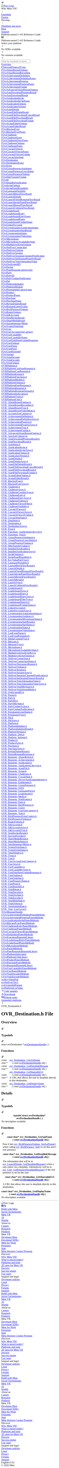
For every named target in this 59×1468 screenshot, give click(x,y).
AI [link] (2, 1217)
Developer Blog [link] (9, 1237)
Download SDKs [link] (10, 1240)
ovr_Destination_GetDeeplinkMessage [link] (28, 1066)
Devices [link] (5, 1268)
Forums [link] (5, 1288)
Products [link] (5, 1231)
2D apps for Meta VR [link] (12, 1265)
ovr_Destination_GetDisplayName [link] (26, 1083)
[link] (7, 5)
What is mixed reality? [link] (12, 1259)
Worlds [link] (4, 1220)
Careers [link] (5, 1226)
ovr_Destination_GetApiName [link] (24, 1060)
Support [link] (5, 1290)
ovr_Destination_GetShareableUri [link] (26, 1072)
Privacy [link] (5, 1285)
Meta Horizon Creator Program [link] (16, 1251)
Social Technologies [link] (11, 1212)
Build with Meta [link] (9, 1209)
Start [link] (3, 1248)
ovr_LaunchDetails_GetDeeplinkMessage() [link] (24, 1164)
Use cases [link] (6, 1273)
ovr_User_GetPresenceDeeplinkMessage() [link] (24, 1169)
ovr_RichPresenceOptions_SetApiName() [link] (35, 1144)
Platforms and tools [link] (10, 1262)
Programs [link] (6, 1245)
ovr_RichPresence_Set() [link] (28, 1147)
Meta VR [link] (6, 1214)
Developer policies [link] (10, 1279)
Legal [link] (4, 1282)
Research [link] (5, 1228)
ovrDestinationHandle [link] (35, 1044)
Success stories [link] (8, 1271)
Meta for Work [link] (8, 1242)
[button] (29, 2)
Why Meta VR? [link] (9, 1257)
